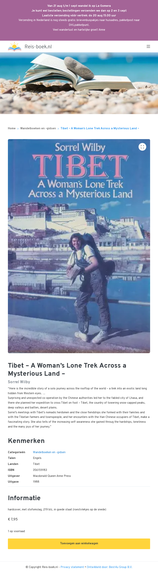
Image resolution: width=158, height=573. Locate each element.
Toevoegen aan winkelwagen (79, 543)
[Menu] (148, 46)
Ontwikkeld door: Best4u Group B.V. (109, 567)
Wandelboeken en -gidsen (49, 452)
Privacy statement (73, 567)
